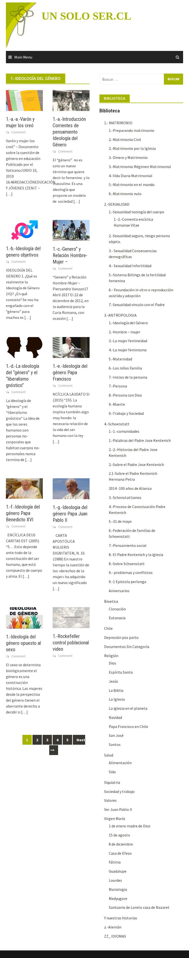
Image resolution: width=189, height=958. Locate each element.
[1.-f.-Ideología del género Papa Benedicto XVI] (24, 488)
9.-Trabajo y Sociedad (126, 413)
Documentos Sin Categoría (126, 646)
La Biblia (116, 690)
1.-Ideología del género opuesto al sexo (23, 643)
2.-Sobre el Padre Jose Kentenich (136, 464)
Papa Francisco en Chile (128, 726)
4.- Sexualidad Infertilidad (130, 265)
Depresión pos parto (121, 637)
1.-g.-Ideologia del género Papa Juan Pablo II (70, 513)
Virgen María (114, 818)
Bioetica (111, 601)
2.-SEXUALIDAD (116, 204)
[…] (9, 193)
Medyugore (118, 898)
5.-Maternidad (120, 358)
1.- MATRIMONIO (118, 122)
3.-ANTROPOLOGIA (120, 315)
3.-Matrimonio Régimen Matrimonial (140, 166)
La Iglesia (117, 699)
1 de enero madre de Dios (129, 825)
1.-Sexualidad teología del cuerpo (136, 211)
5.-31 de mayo (120, 521)
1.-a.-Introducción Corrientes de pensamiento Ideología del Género (69, 132)
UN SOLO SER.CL (86, 16)
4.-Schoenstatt (116, 423)
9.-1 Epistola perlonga (127, 581)
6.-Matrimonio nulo (125, 193)
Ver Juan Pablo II (118, 809)
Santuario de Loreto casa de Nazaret (139, 907)
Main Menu (23, 57)
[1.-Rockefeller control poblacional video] (71, 617)
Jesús (113, 681)
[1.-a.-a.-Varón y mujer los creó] (24, 99)
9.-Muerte (117, 404)
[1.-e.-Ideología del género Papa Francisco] (71, 347)
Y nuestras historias (120, 917)
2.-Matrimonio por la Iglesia (132, 148)
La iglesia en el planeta (128, 708)
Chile (108, 628)
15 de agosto (119, 835)
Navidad (115, 717)
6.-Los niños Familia (125, 368)
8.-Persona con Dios (125, 395)
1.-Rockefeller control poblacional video (71, 642)
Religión (111, 655)
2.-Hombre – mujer (124, 331)
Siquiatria (112, 782)
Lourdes (115, 880)
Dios (112, 663)
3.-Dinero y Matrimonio (128, 157)
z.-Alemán (112, 927)
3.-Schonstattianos (125, 497)
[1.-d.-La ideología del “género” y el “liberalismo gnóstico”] (24, 347)
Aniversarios (119, 590)
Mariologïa (118, 889)
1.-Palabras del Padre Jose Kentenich (140, 440)
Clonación (117, 608)
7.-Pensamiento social (127, 545)
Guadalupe (117, 871)
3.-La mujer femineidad (128, 340)
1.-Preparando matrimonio (131, 130)
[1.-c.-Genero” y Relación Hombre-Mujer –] (71, 229)
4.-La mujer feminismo (128, 349)
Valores (110, 800)
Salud (108, 755)
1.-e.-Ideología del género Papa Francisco (70, 372)
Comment (18, 132)
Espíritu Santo (121, 672)
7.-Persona (118, 386)
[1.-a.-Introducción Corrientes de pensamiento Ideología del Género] (71, 99)
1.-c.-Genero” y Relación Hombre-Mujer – (70, 255)
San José (116, 735)
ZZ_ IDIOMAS (115, 936)
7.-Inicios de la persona (128, 377)
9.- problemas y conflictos (131, 572)
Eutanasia (117, 617)
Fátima (115, 862)
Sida (112, 771)
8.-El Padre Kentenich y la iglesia (136, 554)
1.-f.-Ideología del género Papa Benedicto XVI (23, 513)
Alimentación (120, 762)
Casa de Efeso (120, 853)
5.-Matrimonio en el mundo (132, 184)
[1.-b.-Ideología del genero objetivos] (24, 229)
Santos (115, 744)
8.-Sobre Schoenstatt (127, 563)
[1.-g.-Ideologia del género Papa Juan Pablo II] (71, 488)
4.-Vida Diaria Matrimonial (130, 175)
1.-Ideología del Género (128, 322)
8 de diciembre (121, 844)
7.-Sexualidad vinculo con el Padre (137, 304)
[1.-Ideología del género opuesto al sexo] (24, 617)
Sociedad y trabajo (119, 791)
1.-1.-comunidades (124, 431)
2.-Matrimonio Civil (125, 139)
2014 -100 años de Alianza (130, 488)
